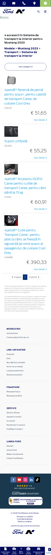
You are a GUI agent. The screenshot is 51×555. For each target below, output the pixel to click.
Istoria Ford (12, 450)
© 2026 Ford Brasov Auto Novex (25, 513)
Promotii (10, 354)
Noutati (10, 446)
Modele (9, 48)
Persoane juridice (14, 395)
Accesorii (11, 421)
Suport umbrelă (15, 141)
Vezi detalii (39, 120)
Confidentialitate (25, 519)
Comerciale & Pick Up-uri (18, 337)
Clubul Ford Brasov (15, 458)
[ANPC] (26, 500)
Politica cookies (25, 521)
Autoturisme (12, 333)
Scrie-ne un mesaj (15, 366)
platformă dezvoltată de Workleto (25, 526)
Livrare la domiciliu (15, 370)
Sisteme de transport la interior (20, 54)
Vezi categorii (24, 67)
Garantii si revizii (14, 416)
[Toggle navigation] (45, 11)
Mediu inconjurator (15, 454)
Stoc (9, 358)
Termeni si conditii (24, 516)
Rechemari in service (16, 425)
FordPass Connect (15, 429)
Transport (11, 52)
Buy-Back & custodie (16, 362)
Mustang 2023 (28, 48)
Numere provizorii (14, 374)
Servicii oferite (13, 412)
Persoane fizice (13, 391)
